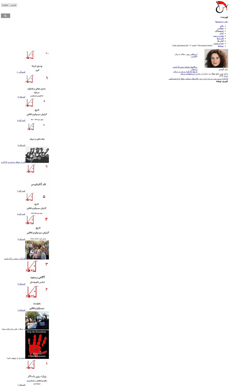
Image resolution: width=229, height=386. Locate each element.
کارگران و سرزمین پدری (218, 79)
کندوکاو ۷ (21, 145)
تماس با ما (109, 50)
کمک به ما (100, 50)
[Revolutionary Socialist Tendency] (222, 12)
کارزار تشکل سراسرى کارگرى (13, 162)
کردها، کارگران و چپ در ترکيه (185, 72)
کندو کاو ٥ (21, 214)
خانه (222, 26)
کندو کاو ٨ (21, 120)
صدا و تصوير (218, 43)
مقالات (221, 28)
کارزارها (220, 38)
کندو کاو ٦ (21, 191)
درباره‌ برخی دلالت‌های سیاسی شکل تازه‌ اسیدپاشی (189, 79)
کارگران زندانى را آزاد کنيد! (14, 259)
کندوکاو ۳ (21, 284)
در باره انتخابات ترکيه (189, 74)
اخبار (222, 33)
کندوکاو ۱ (21, 385)
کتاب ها (220, 41)
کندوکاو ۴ (21, 239)
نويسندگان (219, 31)
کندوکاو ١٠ (21, 72)
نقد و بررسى (218, 36)
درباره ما (117, 50)
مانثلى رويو (190, 54)
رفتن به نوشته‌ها (221, 22)
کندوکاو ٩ (21, 97)
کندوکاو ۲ (21, 310)
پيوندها (221, 46)
